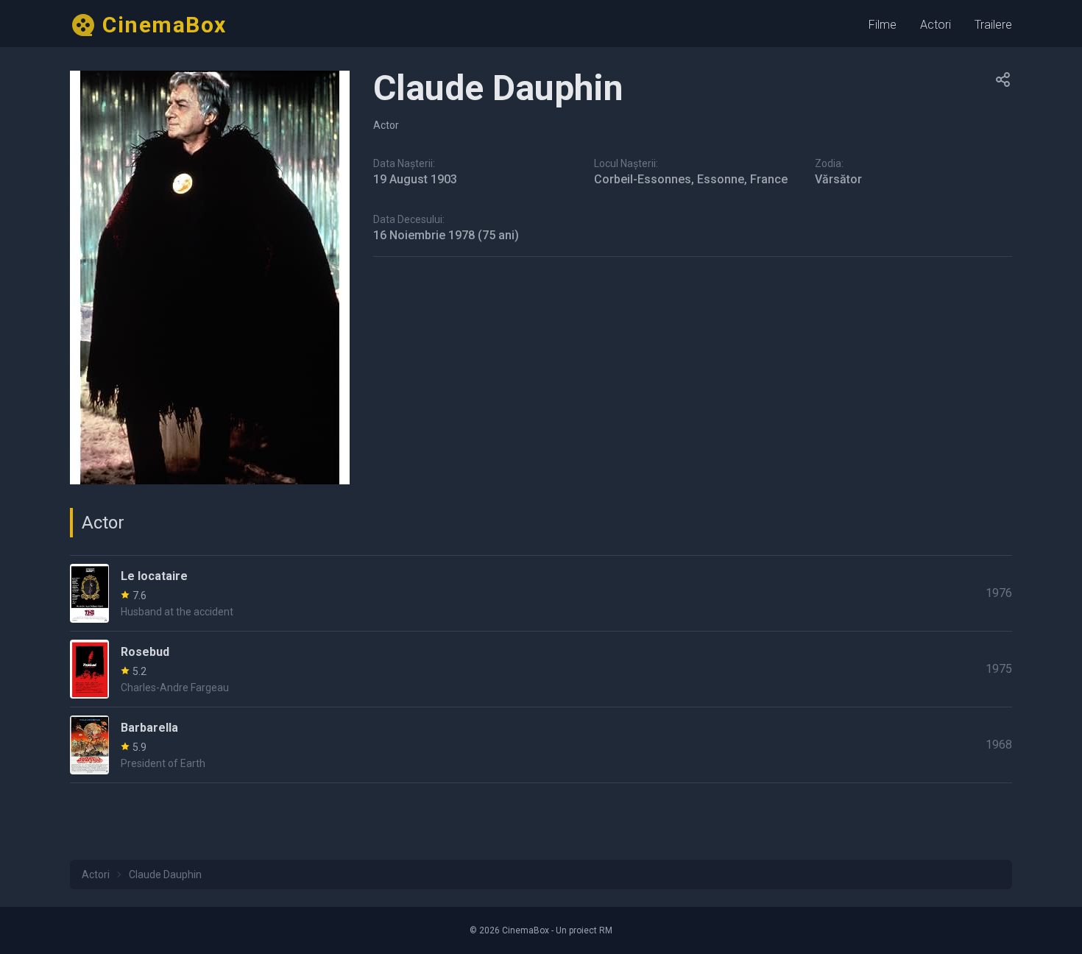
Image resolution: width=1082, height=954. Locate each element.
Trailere (993, 25)
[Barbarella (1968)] (541, 744)
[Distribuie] (1003, 79)
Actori (935, 25)
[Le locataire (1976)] (541, 593)
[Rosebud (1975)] (541, 669)
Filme (883, 25)
